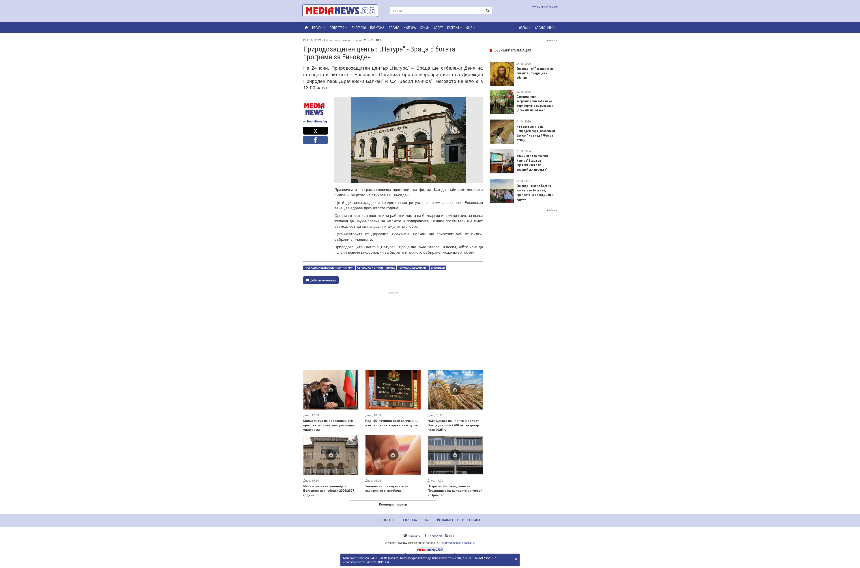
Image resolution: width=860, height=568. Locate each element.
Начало (388, 520)
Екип (427, 520)
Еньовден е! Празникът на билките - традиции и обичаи (535, 73)
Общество (331, 40)
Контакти (414, 536)
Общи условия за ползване (456, 542)
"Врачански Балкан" (412, 267)
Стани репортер (452, 520)
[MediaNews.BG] (342, 10)
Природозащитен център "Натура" (329, 267)
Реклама (473, 520)
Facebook (435, 536)
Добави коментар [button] (322, 280)
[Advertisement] (393, 326)
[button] (318, 27)
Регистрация (549, 7)
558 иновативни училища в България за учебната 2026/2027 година (328, 490)
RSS (452, 536)
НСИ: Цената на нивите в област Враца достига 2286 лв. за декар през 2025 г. (453, 425)
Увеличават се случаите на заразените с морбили (386, 488)
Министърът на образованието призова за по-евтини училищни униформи (329, 425)
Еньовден (438, 267)
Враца (357, 40)
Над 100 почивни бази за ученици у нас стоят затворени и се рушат (392, 422)
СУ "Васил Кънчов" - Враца (376, 267)
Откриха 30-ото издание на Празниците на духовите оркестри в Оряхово (455, 490)
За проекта (409, 520)
